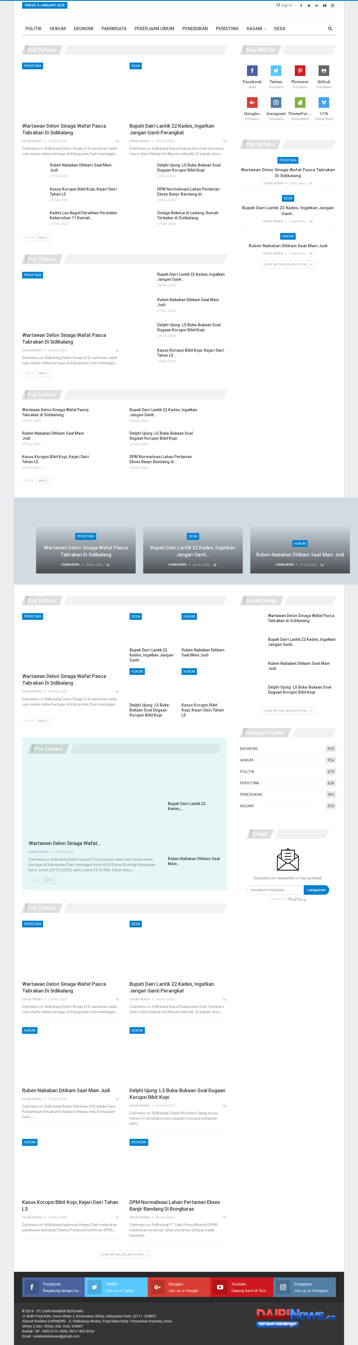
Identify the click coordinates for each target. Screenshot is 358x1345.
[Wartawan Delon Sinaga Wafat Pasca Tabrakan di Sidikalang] (70, 91)
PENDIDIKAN (195, 28)
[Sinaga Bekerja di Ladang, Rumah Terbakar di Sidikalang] (141, 219)
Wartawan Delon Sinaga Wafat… (65, 843)
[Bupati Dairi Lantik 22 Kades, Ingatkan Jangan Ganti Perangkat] (178, 91)
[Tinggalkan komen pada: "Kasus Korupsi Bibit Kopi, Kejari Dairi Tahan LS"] (117, 1217)
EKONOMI (83, 28)
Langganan (316, 890)
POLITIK (33, 28)
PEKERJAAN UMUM (154, 28)
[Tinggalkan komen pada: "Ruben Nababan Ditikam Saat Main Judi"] (311, 253)
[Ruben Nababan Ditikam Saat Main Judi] (34, 171)
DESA (279, 28)
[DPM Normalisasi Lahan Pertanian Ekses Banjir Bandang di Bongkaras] (141, 195)
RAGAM (254, 28)
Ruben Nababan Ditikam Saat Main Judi (288, 245)
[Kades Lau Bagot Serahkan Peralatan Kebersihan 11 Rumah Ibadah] (34, 219)
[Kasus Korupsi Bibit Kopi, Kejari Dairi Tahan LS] (34, 195)
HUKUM (58, 28)
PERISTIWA (227, 28)
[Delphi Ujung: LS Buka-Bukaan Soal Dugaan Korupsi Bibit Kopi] (141, 171)
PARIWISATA (114, 28)
